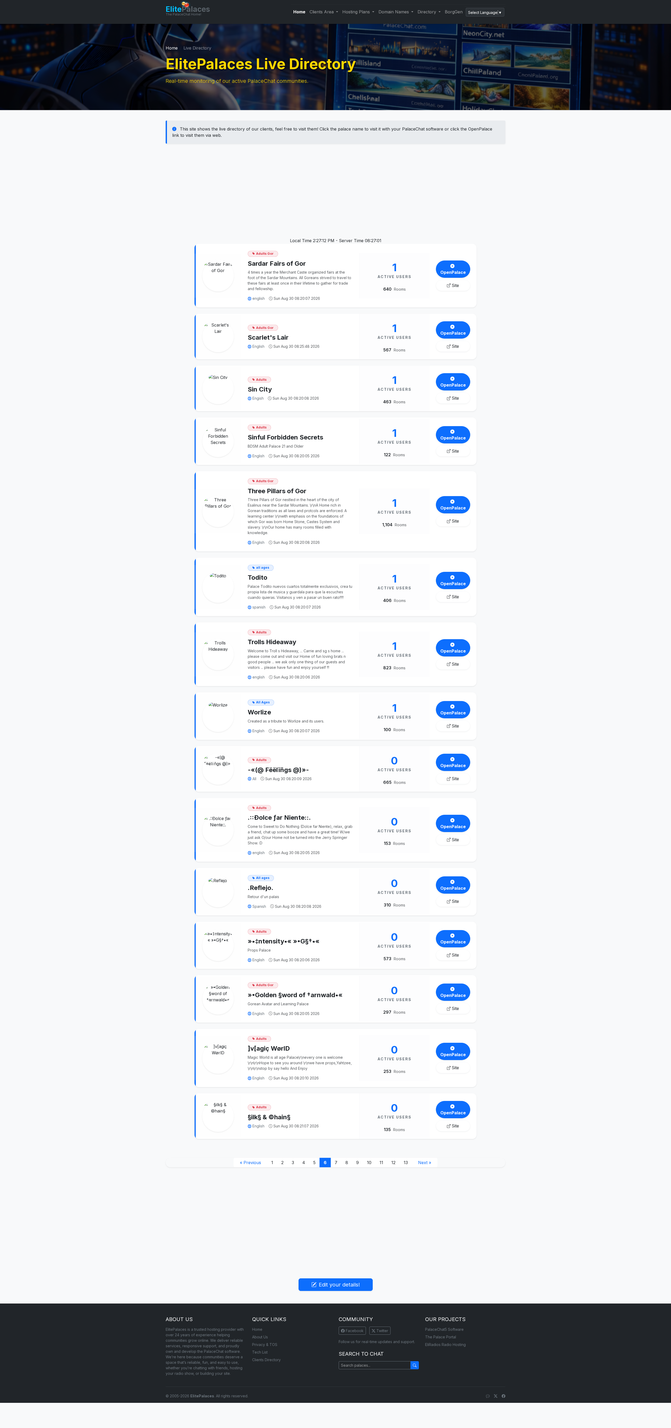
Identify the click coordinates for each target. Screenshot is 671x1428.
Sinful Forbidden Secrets (285, 437)
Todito (257, 577)
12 (393, 1162)
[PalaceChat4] (488, 1396)
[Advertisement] (335, 188)
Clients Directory (266, 1360)
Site (455, 285)
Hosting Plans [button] (356, 11)
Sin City (260, 389)
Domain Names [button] (394, 11)
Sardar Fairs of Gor (277, 263)
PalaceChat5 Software (444, 1329)
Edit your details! (339, 1285)
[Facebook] (503, 1396)
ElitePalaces (202, 1396)
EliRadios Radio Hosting (445, 1344)
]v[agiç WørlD (269, 1048)
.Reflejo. (260, 888)
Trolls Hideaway (272, 642)
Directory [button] (427, 11)
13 (406, 1162)
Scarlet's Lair (268, 337)
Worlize (259, 712)
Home (299, 11)
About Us (260, 1337)
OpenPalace (453, 272)
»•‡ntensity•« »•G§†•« (284, 941)
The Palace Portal (440, 1337)
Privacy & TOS (264, 1344)
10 (369, 1162)
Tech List (260, 1352)
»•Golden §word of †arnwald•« (295, 995)
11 (381, 1162)
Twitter (381, 1330)
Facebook (354, 1330)
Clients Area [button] (322, 11)
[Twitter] (495, 1396)
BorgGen (454, 11)
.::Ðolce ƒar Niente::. (279, 817)
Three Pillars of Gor (277, 491)
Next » (424, 1162)
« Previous (250, 1162)
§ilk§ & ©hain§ (269, 1117)
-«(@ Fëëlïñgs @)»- (278, 770)
